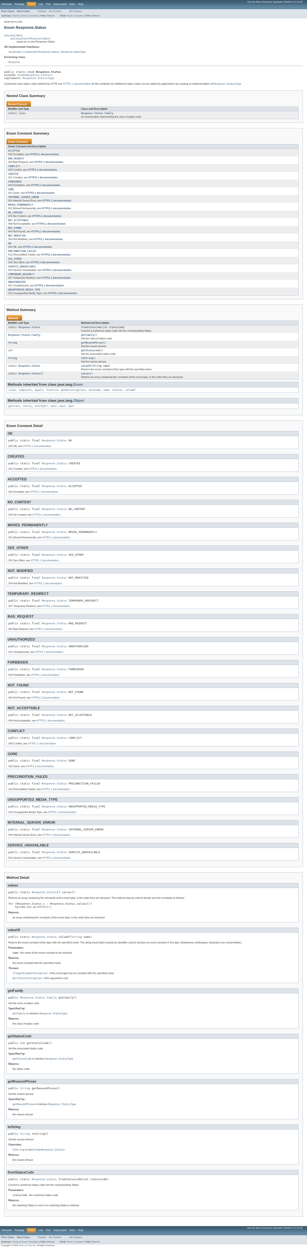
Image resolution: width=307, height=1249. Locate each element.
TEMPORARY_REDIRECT (21, 274)
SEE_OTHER (14, 258)
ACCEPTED (14, 150)
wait (54, 406)
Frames (42, 11)
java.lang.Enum (19, 38)
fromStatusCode (91, 327)
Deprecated (60, 4)
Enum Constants (30, 15)
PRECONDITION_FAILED (22, 251)
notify (27, 406)
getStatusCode (90, 350)
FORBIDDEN (14, 181)
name (106, 390)
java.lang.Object (13, 35)
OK (9, 243)
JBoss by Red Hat (27, 1245)
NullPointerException (27, 978)
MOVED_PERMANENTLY (20, 204)
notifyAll (41, 406)
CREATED (13, 173)
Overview (6, 4)
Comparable (30, 51)
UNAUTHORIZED (17, 282)
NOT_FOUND (14, 228)
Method (51, 15)
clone (12, 390)
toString (87, 358)
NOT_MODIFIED (17, 235)
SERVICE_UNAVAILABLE (22, 266)
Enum (21, 75)
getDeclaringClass (73, 390)
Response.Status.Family (97, 113)
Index (72, 4)
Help (80, 4)
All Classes (75, 11)
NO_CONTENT (15, 212)
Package (19, 4)
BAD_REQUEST (16, 158)
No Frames (55, 11)
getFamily (87, 335)
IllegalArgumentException (30, 973)
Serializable (15, 51)
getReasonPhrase (92, 342)
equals (39, 390)
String (12, 342)
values (85, 373)
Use (40, 4)
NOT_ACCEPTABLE (18, 220)
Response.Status (39, 38)
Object (78, 401)
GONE (11, 189)
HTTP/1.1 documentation (77, 83)
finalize (52, 390)
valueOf (86, 365)
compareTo (25, 390)
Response (14, 62)
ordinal (117, 390)
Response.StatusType (73, 51)
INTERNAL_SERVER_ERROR (23, 197)
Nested (16, 15)
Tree (48, 4)
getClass (14, 406)
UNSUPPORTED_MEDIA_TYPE (24, 289)
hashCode (94, 390)
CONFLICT (14, 166)
